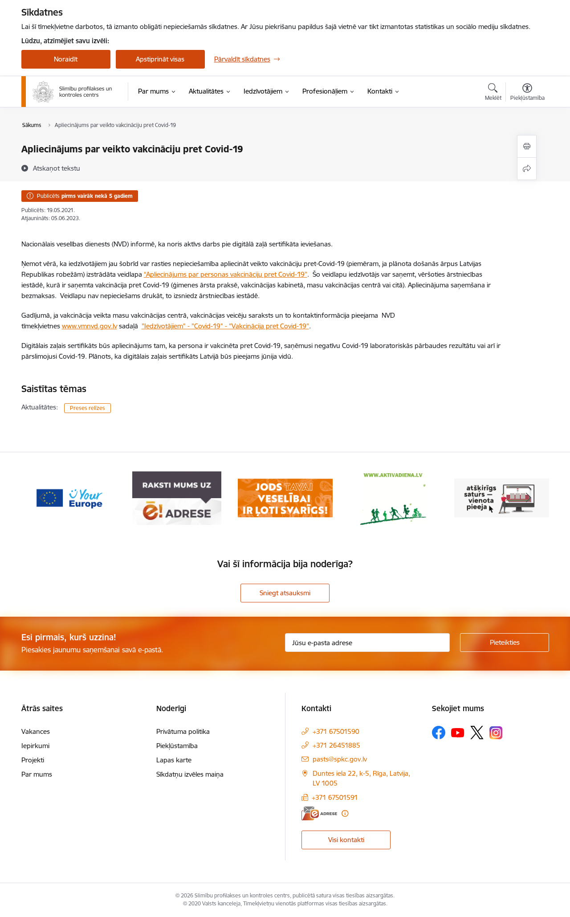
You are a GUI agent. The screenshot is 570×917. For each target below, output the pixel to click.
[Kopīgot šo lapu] (526, 169)
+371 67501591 (335, 797)
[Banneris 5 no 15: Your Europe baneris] (68, 497)
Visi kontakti (346, 839)
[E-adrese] (319, 813)
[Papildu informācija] (345, 813)
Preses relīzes (87, 408)
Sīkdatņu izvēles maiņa (190, 774)
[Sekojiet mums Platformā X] (477, 732)
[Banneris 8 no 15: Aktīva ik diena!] (393, 497)
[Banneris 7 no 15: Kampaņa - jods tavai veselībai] (285, 497)
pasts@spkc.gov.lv (340, 759)
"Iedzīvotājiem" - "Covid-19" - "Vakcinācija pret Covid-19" (225, 326)
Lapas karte (173, 760)
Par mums (36, 774)
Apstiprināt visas (160, 59)
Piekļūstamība (177, 745)
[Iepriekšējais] (42, 498)
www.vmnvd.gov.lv (89, 326)
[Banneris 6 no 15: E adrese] (176, 497)
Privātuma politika (183, 731)
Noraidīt (65, 59)
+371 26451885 (336, 745)
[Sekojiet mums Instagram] (496, 732)
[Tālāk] (528, 498)
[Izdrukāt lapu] (526, 146)
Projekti (32, 760)
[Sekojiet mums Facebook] (438, 732)
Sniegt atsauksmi (285, 593)
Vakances (35, 731)
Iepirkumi (35, 745)
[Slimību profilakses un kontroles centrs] (72, 91)
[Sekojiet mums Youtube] (457, 732)
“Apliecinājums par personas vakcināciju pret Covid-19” (225, 274)
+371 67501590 (336, 731)
